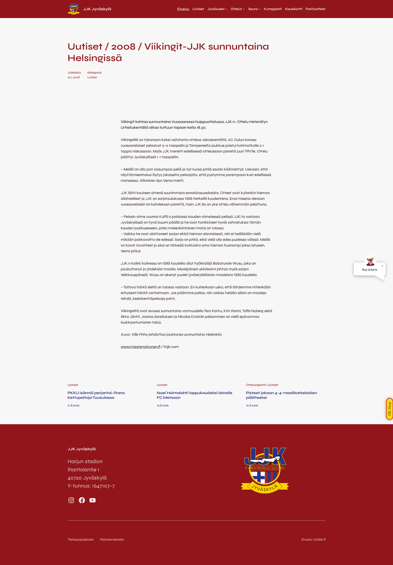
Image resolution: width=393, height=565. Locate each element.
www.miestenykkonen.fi (140, 346)
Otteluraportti (256, 385)
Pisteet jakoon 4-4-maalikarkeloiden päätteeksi (281, 395)
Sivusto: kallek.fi (313, 539)
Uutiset (92, 77)
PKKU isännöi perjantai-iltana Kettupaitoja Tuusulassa (96, 395)
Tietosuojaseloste (81, 539)
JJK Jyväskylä (97, 9)
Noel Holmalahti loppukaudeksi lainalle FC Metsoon (194, 395)
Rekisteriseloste (112, 539)
